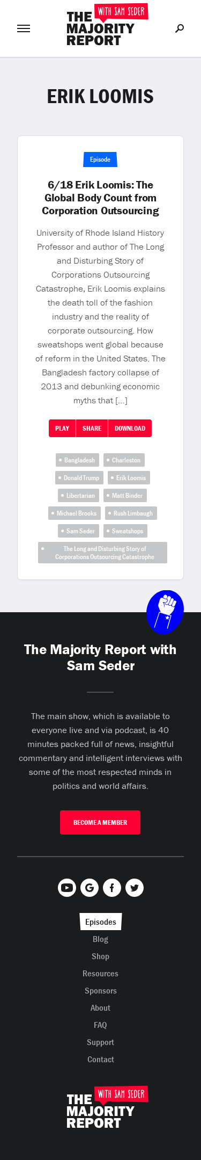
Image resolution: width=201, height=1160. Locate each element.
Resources (100, 973)
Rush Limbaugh (133, 513)
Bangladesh (79, 460)
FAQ (100, 1025)
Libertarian (80, 495)
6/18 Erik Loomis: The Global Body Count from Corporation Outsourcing (100, 197)
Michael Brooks (76, 513)
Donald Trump (81, 477)
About (100, 1007)
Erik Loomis (131, 477)
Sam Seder (80, 530)
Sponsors (101, 990)
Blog (100, 939)
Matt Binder (127, 495)
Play (62, 428)
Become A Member (100, 822)
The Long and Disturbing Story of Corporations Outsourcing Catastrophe (104, 552)
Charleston (126, 460)
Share (92, 428)
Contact (100, 1059)
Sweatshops (127, 530)
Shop (100, 956)
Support (100, 1042)
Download (130, 428)
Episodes (100, 921)
